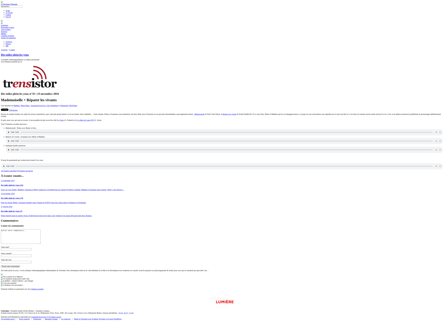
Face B (8, 17)
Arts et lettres (6, 29)
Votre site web (6, 260)
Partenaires (37, 319)
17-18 (131, 313)
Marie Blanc (25, 106)
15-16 (121, 313)
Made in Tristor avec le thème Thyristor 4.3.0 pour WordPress (98, 319)
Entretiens (4, 25)
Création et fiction (7, 36)
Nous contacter (24, 319)
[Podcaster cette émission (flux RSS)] (2, 275)
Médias (3, 34)
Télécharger (13, 110)
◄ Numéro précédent (9, 171)
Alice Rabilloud (52, 106)
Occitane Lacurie (55, 317)
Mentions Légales (51, 319)
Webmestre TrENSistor (68, 106)
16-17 (126, 313)
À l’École (9, 13)
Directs (8, 44)
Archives (9, 42)
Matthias (17, 106)
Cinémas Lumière (37, 289)
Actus (8, 11)
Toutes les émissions (8, 38)
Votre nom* (5, 247)
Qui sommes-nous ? (8, 319)
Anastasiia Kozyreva (38, 106)
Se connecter (66, 319)
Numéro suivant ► (26, 171)
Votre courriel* (6, 253)
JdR (7, 46)
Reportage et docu (7, 27)
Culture (8, 15)
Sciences (4, 32)
